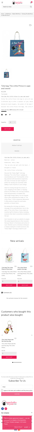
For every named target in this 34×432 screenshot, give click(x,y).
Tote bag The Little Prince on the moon (7, 268)
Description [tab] (16, 140)
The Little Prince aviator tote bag (22, 268)
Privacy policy (18, 427)
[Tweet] (6, 114)
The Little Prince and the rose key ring (7, 340)
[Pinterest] (10, 114)
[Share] (2, 114)
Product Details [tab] (17, 145)
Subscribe (17, 394)
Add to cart (7, 129)
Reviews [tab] (17, 151)
